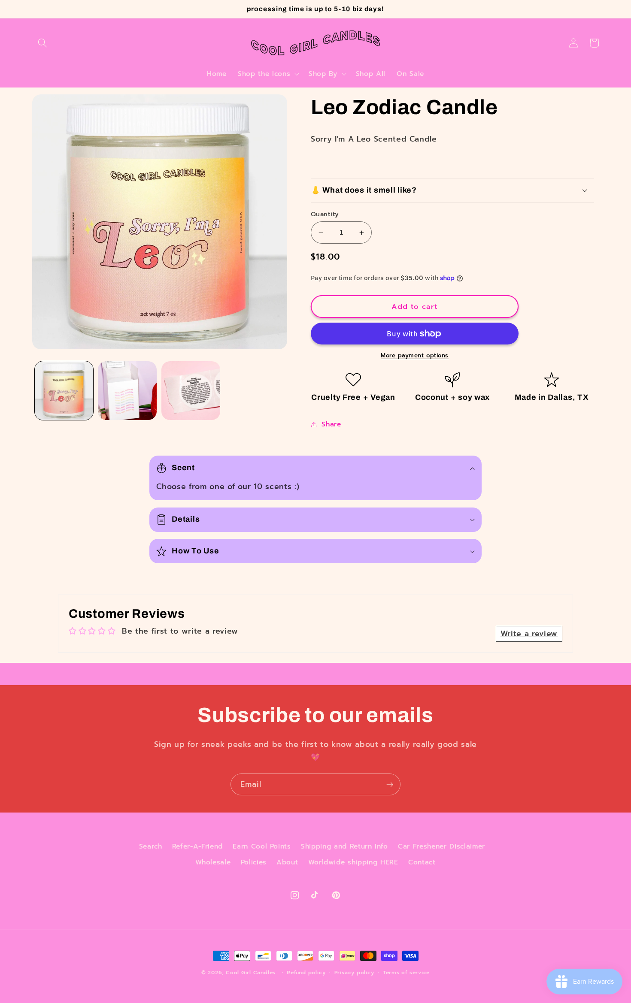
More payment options (415, 356)
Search (150, 846)
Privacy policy (354, 972)
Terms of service (406, 972)
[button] (42, 43)
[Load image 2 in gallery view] (127, 390)
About (287, 862)
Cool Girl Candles (251, 972)
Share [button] (331, 424)
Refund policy (306, 972)
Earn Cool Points (262, 846)
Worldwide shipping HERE (353, 862)
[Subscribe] (389, 784)
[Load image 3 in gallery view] (190, 390)
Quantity (325, 214)
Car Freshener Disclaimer (441, 846)
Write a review (529, 633)
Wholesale (213, 862)
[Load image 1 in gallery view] (64, 390)
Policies (254, 862)
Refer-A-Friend (197, 846)
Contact (422, 862)
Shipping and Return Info (344, 846)
